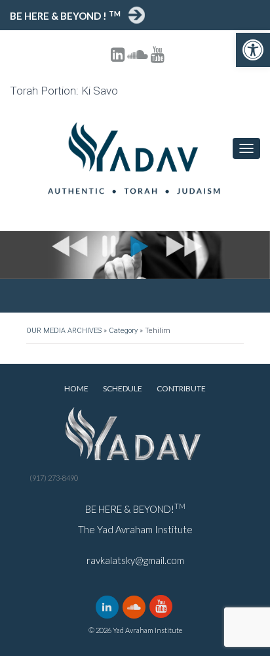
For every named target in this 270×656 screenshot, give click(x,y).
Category (123, 330)
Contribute (181, 388)
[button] (253, 50)
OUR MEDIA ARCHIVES (64, 330)
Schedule (122, 388)
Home (76, 388)
